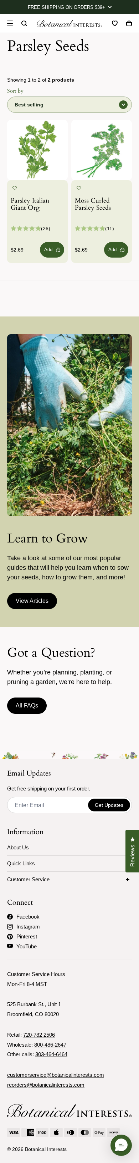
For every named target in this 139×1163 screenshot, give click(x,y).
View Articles (32, 601)
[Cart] (129, 23)
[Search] (24, 23)
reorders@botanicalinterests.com (45, 1085)
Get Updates (109, 805)
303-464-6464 (51, 1054)
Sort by (15, 91)
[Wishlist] (115, 23)
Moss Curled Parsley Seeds (93, 204)
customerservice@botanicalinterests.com (55, 1075)
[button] (14, 188)
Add (48, 249)
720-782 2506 (39, 1035)
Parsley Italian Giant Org (30, 204)
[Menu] (10, 23)
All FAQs (27, 705)
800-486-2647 (50, 1045)
